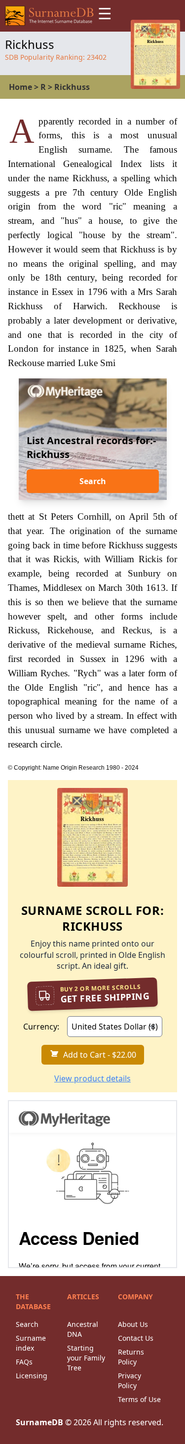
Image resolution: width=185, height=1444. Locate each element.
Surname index (31, 1343)
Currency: (41, 1026)
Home (20, 87)
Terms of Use (139, 1399)
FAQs (24, 1361)
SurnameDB (39, 1422)
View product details (92, 1078)
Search (92, 481)
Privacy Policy (129, 1380)
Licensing (31, 1375)
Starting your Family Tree (86, 1357)
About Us (133, 1324)
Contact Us (135, 1338)
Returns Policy (131, 1356)
